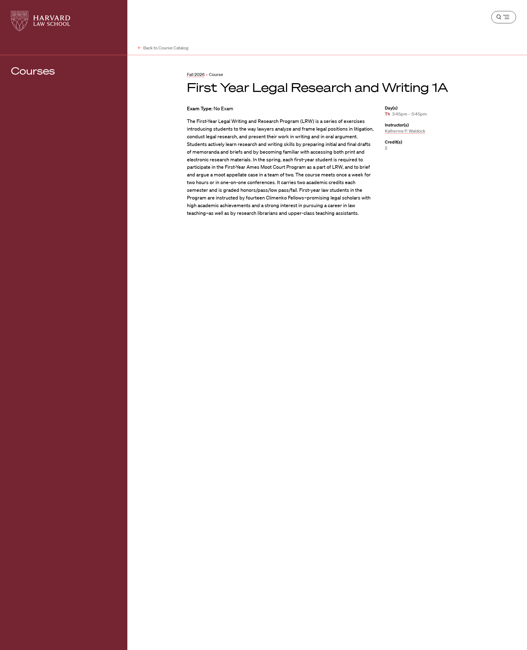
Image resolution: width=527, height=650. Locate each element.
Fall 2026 (195, 74)
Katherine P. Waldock (405, 131)
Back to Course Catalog (165, 47)
